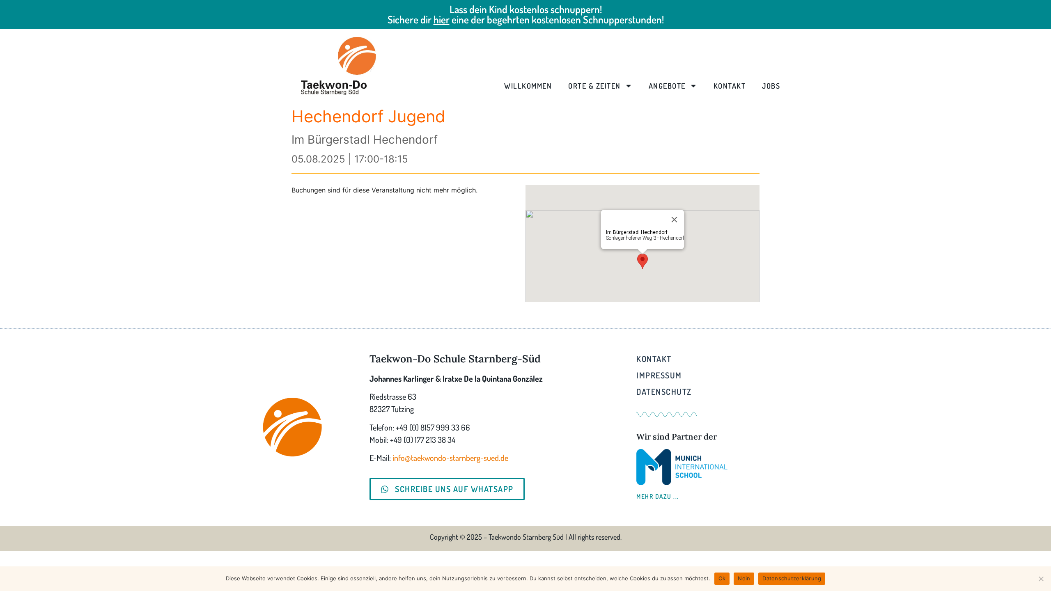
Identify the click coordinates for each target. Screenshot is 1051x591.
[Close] (674, 219)
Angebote (667, 85)
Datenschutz (664, 391)
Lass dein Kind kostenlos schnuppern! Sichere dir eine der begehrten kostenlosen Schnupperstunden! (526, 14)
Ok (722, 578)
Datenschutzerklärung (791, 578)
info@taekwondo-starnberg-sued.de (450, 457)
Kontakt (730, 85)
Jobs (771, 85)
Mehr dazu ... (657, 496)
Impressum (659, 375)
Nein (744, 578)
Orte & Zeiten (594, 85)
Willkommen (528, 85)
